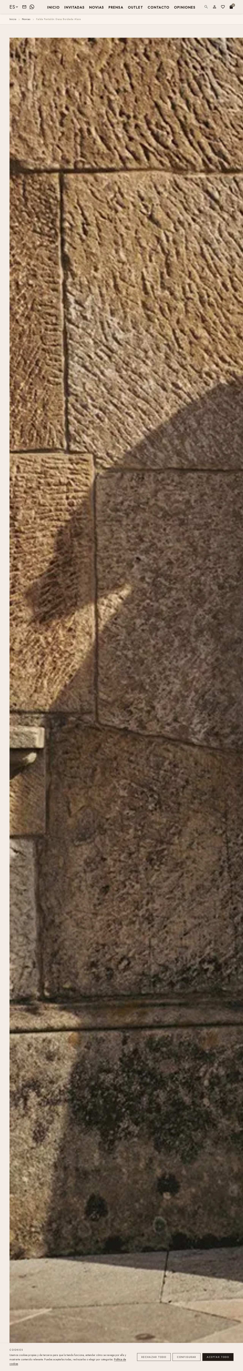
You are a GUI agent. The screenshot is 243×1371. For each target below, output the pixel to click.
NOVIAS (96, 7)
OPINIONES (185, 7)
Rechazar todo (153, 1357)
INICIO (53, 7)
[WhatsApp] (32, 7)
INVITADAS (74, 7)
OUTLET (135, 7)
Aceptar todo (218, 1357)
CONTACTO (159, 7)
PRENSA (116, 7)
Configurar (186, 1357)
